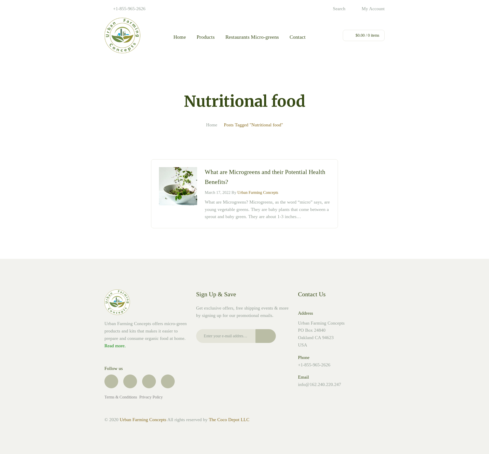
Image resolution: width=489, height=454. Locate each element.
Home (179, 37)
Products (206, 37)
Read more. (115, 345)
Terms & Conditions (121, 397)
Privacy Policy (151, 397)
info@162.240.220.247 (319, 384)
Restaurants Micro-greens (252, 37)
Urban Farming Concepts (257, 192)
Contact (298, 37)
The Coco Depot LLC (229, 419)
